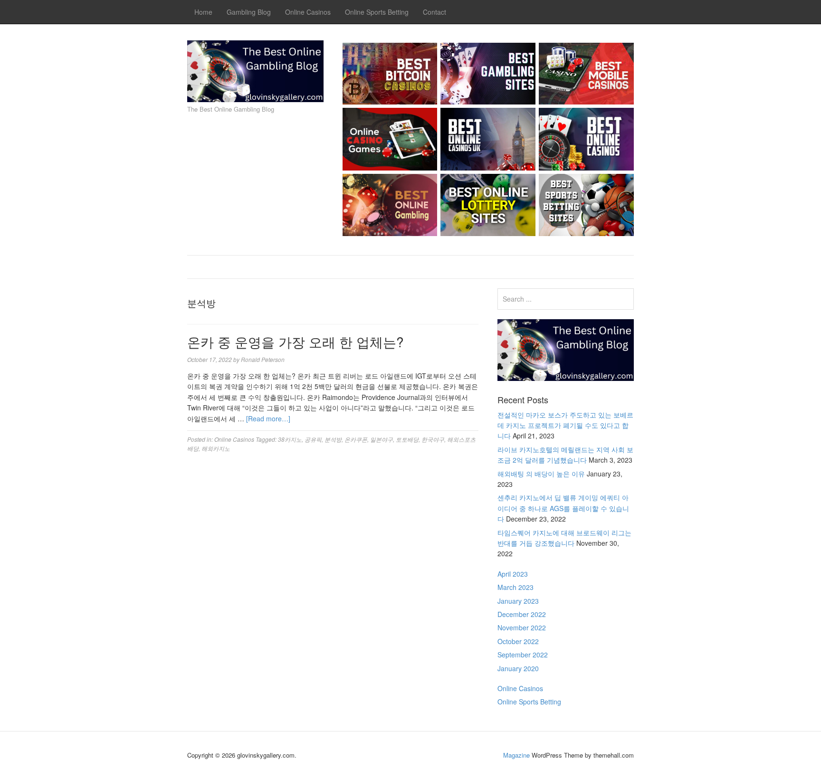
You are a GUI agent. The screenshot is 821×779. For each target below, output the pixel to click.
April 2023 (512, 574)
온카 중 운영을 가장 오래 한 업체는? (295, 341)
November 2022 (521, 627)
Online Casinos (308, 12)
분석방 (333, 439)
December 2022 (521, 614)
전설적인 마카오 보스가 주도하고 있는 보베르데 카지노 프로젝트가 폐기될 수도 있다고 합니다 (565, 425)
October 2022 (518, 641)
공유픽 (313, 439)
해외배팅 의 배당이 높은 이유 (541, 473)
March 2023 (515, 587)
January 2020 (518, 668)
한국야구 (432, 439)
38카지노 (290, 439)
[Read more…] (268, 418)
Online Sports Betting (377, 12)
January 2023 (518, 601)
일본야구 (381, 439)
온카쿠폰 (355, 439)
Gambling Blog (249, 12)
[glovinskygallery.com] (255, 69)
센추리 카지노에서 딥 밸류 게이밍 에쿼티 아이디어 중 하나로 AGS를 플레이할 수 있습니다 (563, 508)
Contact (434, 12)
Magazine (516, 755)
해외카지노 (215, 448)
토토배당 (407, 439)
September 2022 (522, 654)
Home (203, 12)
